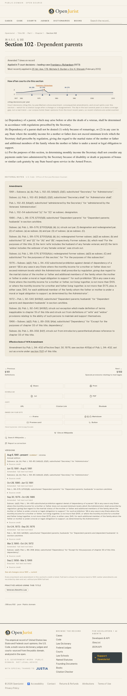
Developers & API (101, 638)
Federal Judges (63, 647)
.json (19, 604)
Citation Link (61, 406)
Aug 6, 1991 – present (17, 455)
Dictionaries (62, 21)
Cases (8, 21)
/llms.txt (96, 642)
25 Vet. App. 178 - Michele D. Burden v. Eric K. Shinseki (58, 69)
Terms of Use (104, 684)
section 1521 (37, 351)
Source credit (15, 464)
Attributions (88, 684)
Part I (30, 33)
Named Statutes (64, 660)
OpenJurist (10, 33)
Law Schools (62, 655)
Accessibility (35, 684)
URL (22, 406)
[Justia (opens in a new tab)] (42, 668)
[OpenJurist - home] (63, 11)
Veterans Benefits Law (17, 590)
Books (78, 21)
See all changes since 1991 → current (21, 572)
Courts (31, 21)
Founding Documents (66, 664)
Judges (45, 21)
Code (20, 21)
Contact (51, 684)
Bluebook (103, 406)
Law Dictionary (63, 643)
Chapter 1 (39, 33)
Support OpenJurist (102, 657)
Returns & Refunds (69, 684)
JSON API (97, 647)
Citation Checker (64, 672)
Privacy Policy (12, 688)
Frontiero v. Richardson (61, 65)
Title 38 (21, 33)
